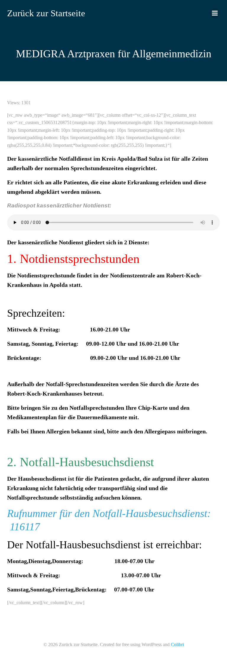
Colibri (177, 644)
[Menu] (215, 13)
